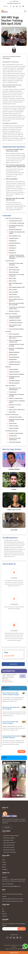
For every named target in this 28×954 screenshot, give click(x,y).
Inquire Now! (14, 952)
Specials (4, 864)
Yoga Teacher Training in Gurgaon (11, 835)
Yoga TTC (4, 867)
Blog (3, 911)
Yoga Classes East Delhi (8, 847)
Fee (3, 909)
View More (21, 751)
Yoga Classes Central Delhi (9, 852)
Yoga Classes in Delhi (8, 840)
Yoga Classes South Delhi (9, 842)
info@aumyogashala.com (14, 3)
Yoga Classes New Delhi (8, 845)
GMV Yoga (20, 949)
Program (4, 862)
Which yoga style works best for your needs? (12, 898)
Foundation (4, 869)
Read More (7, 827)
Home (3, 860)
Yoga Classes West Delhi (9, 849)
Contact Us (4, 916)
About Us (4, 913)
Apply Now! (13, 664)
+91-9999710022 (14, 1)
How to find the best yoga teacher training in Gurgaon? (12, 895)
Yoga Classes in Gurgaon (9, 838)
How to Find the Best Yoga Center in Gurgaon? (12, 901)
